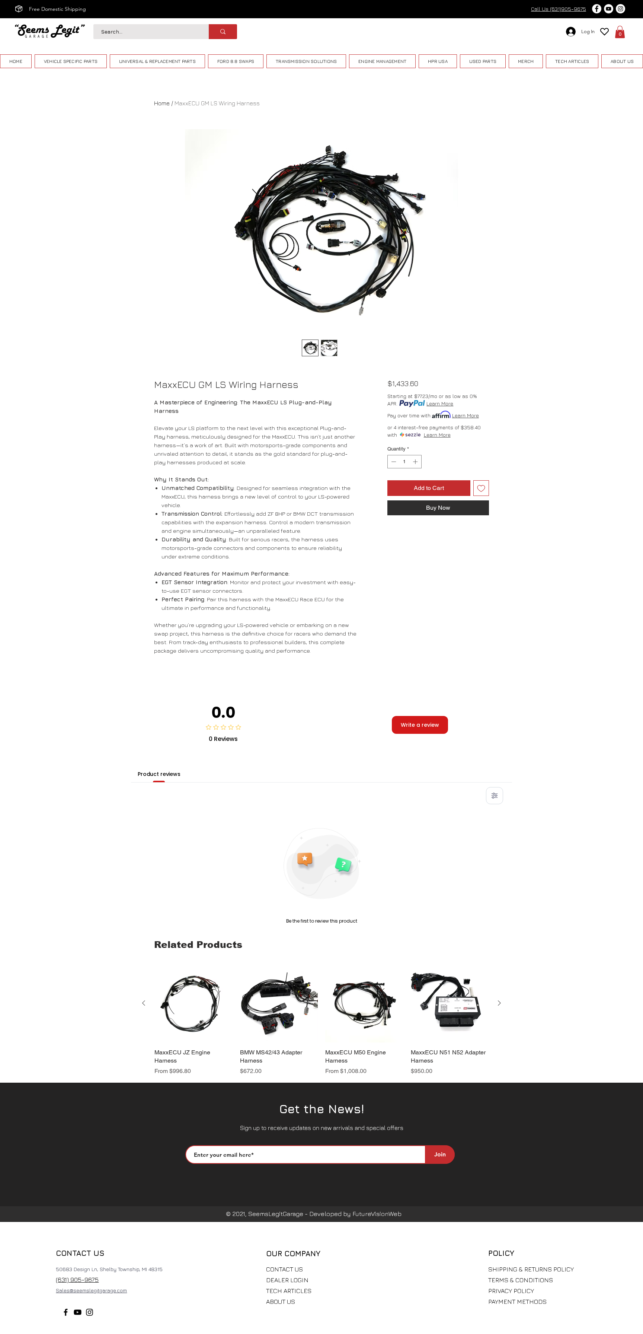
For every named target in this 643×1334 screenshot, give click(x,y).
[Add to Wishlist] (481, 488)
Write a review (420, 725)
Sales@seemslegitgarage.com (91, 1290)
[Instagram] (89, 1312)
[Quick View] (193, 1003)
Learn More (439, 403)
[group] (321, 1020)
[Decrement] (392, 461)
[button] (620, 32)
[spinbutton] (404, 461)
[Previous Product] (143, 1003)
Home (162, 103)
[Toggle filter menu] (494, 795)
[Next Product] (499, 1003)
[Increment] (416, 461)
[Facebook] (65, 1312)
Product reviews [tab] (159, 774)
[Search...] (223, 31)
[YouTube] (77, 1312)
